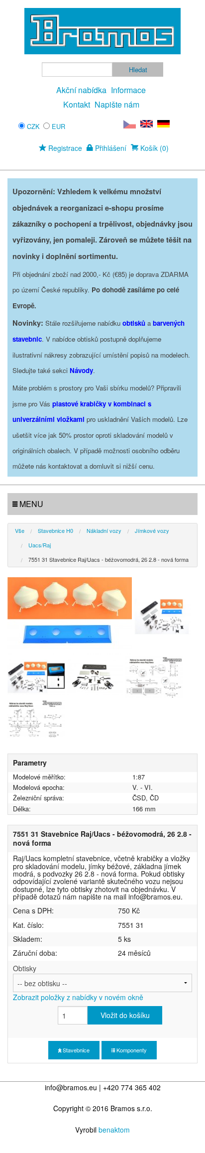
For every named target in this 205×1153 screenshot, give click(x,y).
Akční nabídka (81, 90)
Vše (19, 530)
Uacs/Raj (39, 545)
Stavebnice (75, 1050)
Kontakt (76, 104)
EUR (58, 126)
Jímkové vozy (152, 530)
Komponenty (131, 1050)
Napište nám (117, 104)
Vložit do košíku (125, 1015)
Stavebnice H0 (55, 530)
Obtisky (78, 982)
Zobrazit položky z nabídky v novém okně (78, 997)
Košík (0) (153, 148)
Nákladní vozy (104, 530)
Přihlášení (109, 148)
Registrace (64, 148)
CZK (33, 126)
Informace (128, 90)
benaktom (114, 1130)
